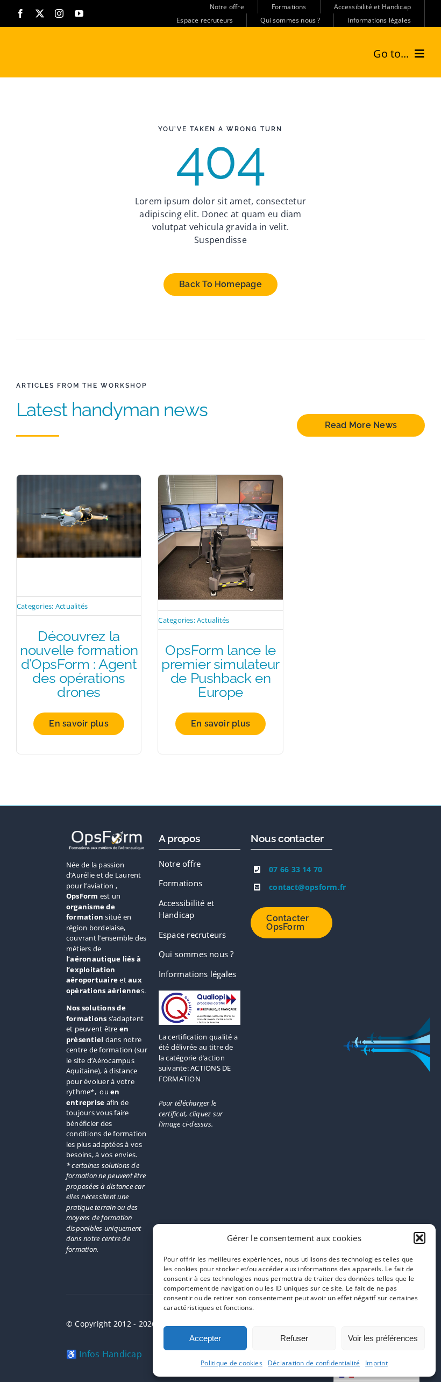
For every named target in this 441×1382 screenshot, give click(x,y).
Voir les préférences (383, 1338)
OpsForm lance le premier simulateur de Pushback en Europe (220, 671)
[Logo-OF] (199, 995)
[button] (419, 1238)
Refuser (294, 1338)
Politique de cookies (231, 1362)
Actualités (71, 606)
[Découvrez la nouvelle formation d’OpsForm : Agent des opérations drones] (79, 481)
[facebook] (20, 13)
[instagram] (59, 13)
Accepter (205, 1338)
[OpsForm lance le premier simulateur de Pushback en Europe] (220, 481)
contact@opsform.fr (307, 887)
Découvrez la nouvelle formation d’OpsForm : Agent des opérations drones (79, 664)
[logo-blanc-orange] (107, 832)
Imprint (376, 1362)
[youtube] (79, 13)
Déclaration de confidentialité (314, 1362)
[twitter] (39, 13)
